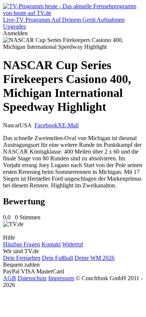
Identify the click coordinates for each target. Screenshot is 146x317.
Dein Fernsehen (21, 258)
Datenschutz (32, 278)
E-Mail (70, 125)
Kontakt (51, 244)
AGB (9, 278)
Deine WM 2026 (94, 258)
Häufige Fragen (21, 244)
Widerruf (72, 244)
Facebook (46, 125)
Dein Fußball (57, 258)
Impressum (61, 278)
